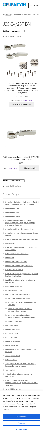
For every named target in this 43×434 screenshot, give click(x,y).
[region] (21, 412)
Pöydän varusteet (12, 345)
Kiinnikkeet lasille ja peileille (16, 262)
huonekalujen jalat (12, 208)
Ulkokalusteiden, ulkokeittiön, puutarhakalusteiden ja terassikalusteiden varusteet (21, 382)
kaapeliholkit (10, 243)
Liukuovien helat (11, 325)
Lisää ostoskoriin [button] (29, 168)
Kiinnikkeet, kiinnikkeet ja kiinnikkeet (19, 266)
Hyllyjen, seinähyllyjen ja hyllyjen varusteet (21, 239)
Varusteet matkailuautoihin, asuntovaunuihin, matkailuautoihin (21, 316)
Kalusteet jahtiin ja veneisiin (19, 298)
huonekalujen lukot (12, 216)
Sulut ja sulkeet (11, 360)
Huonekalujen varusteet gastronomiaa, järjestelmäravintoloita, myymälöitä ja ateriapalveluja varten (20, 222)
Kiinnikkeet (9, 258)
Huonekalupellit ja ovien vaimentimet (19, 229)
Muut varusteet (11, 337)
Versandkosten (26, 100)
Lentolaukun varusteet (13, 290)
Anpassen (21, 423)
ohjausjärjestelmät (12, 341)
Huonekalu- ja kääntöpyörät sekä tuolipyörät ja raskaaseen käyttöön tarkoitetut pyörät (22, 203)
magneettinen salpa (13, 329)
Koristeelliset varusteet (14, 270)
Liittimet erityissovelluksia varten (18, 294)
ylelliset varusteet (15, 321)
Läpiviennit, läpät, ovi (13, 286)
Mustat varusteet (11, 333)
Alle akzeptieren (21, 417)
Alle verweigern (21, 429)
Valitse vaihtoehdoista (21, 104)
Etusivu (8, 15)
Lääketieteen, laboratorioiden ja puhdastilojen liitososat (20, 310)
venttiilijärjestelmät (13, 389)
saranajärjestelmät (12, 356)
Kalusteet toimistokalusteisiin (16, 254)
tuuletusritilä (10, 370)
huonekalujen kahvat (13, 212)
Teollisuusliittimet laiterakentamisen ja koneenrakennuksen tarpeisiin (20, 365)
